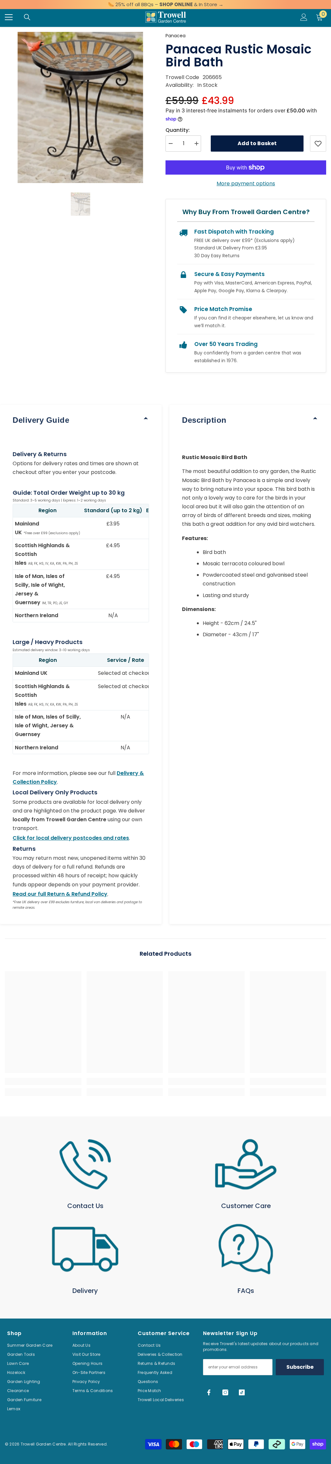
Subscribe (300, 1367)
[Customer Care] (246, 1164)
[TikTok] (242, 1392)
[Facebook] (209, 1392)
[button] (80, 204)
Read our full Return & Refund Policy (60, 894)
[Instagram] (225, 1392)
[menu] (9, 17)
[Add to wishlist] (318, 143)
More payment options (246, 183)
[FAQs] (246, 1249)
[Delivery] (85, 1249)
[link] (43, 1081)
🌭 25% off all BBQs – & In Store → (165, 4)
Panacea (176, 35)
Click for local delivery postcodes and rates (71, 838)
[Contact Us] (85, 1164)
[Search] (27, 17)
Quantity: (178, 130)
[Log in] (303, 17)
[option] (80, 107)
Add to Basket (257, 143)
